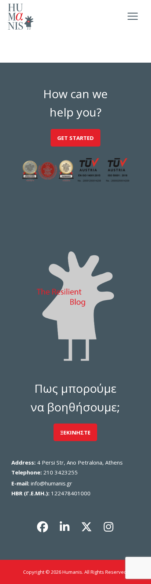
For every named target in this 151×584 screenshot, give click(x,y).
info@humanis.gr (51, 483)
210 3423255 (60, 472)
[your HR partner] (20, 17)
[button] (43, 527)
